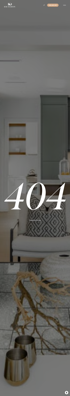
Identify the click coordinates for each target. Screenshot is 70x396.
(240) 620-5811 (53, 5)
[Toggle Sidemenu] (64, 5)
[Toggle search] (44, 5)
